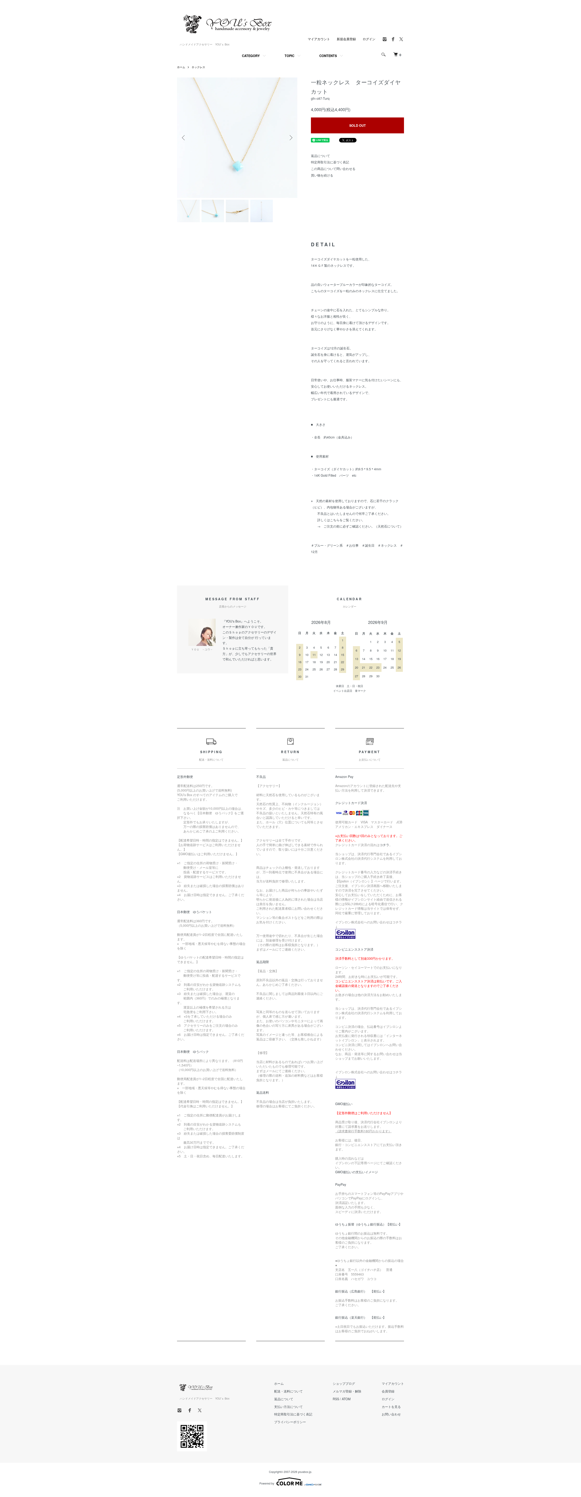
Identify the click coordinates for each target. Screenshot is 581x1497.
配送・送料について (288, 1391)
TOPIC (289, 55)
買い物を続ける (322, 175)
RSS (336, 1399)
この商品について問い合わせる (333, 168)
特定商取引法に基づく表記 (330, 162)
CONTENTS (328, 55)
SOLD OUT (357, 125)
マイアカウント (319, 39)
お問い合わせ (391, 1414)
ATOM (346, 1399)
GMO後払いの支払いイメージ (356, 1172)
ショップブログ (344, 1383)
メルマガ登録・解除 (347, 1391)
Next (290, 137)
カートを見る (391, 1406)
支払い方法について (288, 1406)
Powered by (266, 1483)
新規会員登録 (346, 39)
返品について (320, 155)
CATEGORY (251, 55)
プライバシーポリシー (290, 1422)
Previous (183, 137)
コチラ (384, 844)
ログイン (369, 39)
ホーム (181, 67)
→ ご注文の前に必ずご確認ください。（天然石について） (360, 526)
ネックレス (198, 67)
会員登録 (388, 1391)
